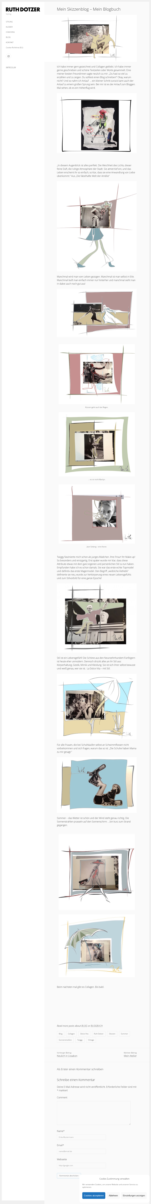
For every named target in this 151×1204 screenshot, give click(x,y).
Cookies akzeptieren (94, 1195)
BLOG (8, 37)
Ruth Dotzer (99, 1033)
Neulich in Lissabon (67, 1056)
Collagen (71, 1033)
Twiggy (80, 1040)
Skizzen (112, 1033)
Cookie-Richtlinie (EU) (14, 47)
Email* (60, 1145)
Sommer (124, 1033)
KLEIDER (9, 27)
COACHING (10, 32)
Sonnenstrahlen (65, 1040)
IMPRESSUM (11, 67)
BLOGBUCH (97, 1025)
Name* (61, 1131)
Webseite (62, 1159)
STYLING (9, 21)
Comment (62, 1097)
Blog (60, 1033)
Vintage (91, 1040)
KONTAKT (9, 42)
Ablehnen (113, 1195)
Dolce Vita (84, 1033)
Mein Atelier (130, 1056)
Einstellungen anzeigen (134, 1195)
